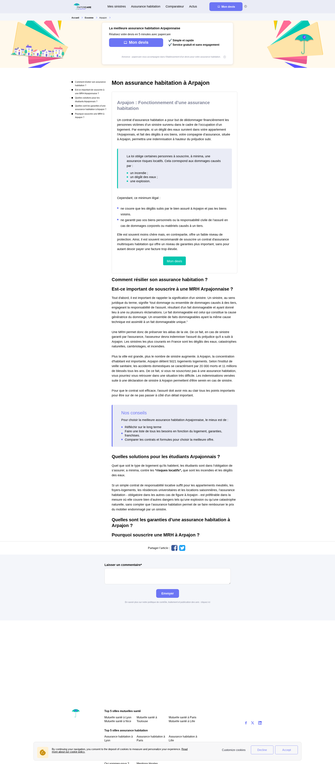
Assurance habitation (145, 6)
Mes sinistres (116, 6)
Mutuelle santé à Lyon (117, 717)
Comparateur (175, 6)
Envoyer (167, 593)
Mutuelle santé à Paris (182, 717)
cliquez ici (205, 602)
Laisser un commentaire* (123, 565)
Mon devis (138, 42)
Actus (193, 6)
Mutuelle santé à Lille (182, 721)
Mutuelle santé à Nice (117, 721)
